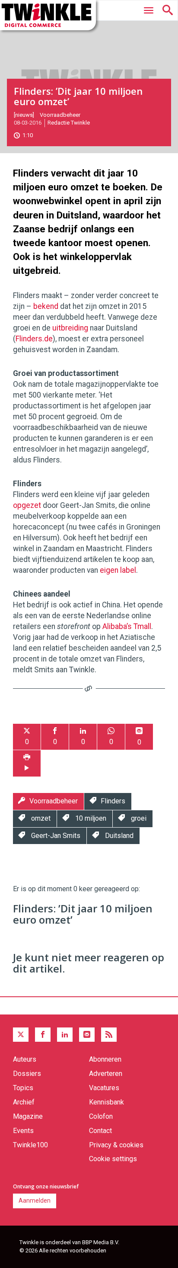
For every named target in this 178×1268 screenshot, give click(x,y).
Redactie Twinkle (69, 122)
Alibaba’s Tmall (126, 626)
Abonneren (105, 1059)
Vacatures (104, 1088)
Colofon (101, 1116)
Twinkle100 (30, 1145)
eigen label (118, 570)
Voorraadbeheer (60, 115)
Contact (100, 1131)
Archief (24, 1102)
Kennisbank (106, 1102)
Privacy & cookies (116, 1145)
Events (23, 1131)
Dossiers (27, 1073)
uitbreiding (70, 328)
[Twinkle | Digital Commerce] (48, 15)
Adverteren (105, 1073)
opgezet (27, 505)
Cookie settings (113, 1159)
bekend (45, 306)
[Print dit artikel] (27, 763)
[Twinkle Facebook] (43, 1034)
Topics (23, 1088)
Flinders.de (34, 338)
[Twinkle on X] (21, 1034)
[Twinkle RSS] (109, 1034)
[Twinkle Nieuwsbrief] (87, 1034)
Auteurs (24, 1059)
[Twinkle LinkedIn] (65, 1034)
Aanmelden (35, 1200)
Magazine (28, 1116)
